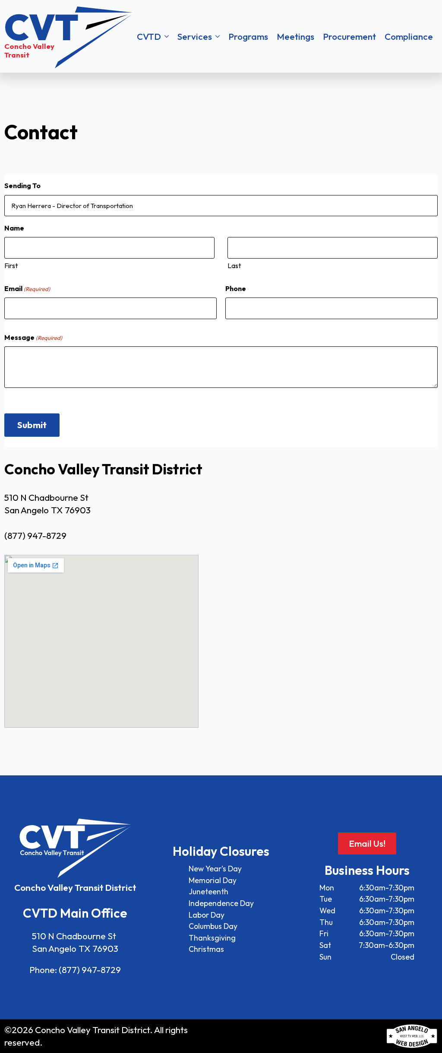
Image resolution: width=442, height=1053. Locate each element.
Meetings (295, 36)
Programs (248, 36)
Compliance (409, 36)
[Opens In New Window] (412, 1036)
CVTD (149, 36)
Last (234, 265)
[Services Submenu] (218, 36)
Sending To (22, 185)
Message (33, 337)
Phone (235, 288)
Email (27, 288)
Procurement (349, 36)
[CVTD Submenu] (167, 36)
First (11, 265)
